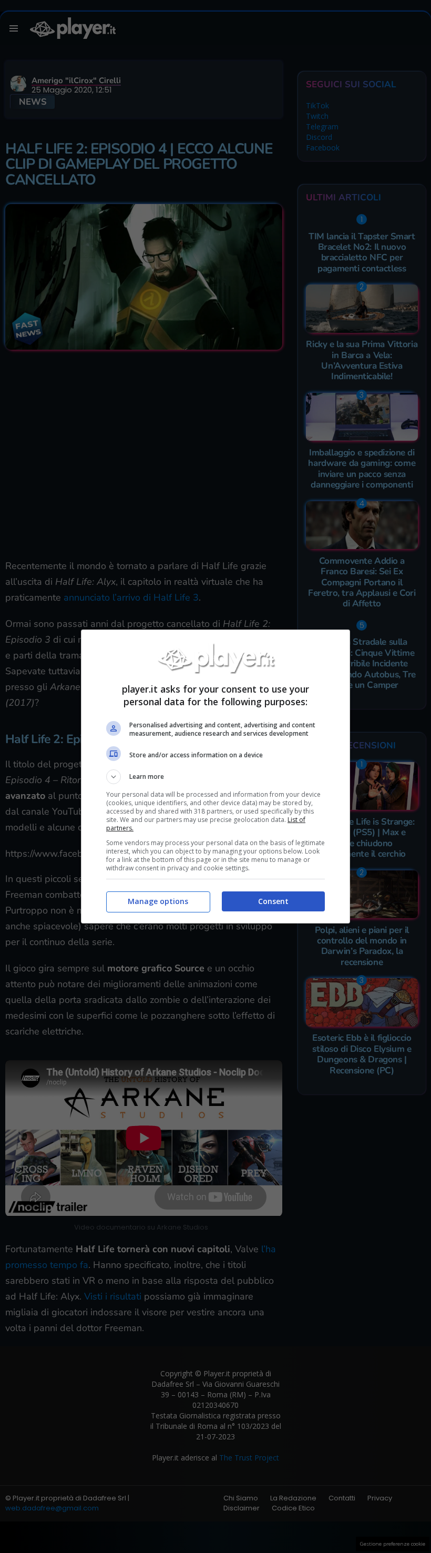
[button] (215, 776)
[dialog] (215, 776)
